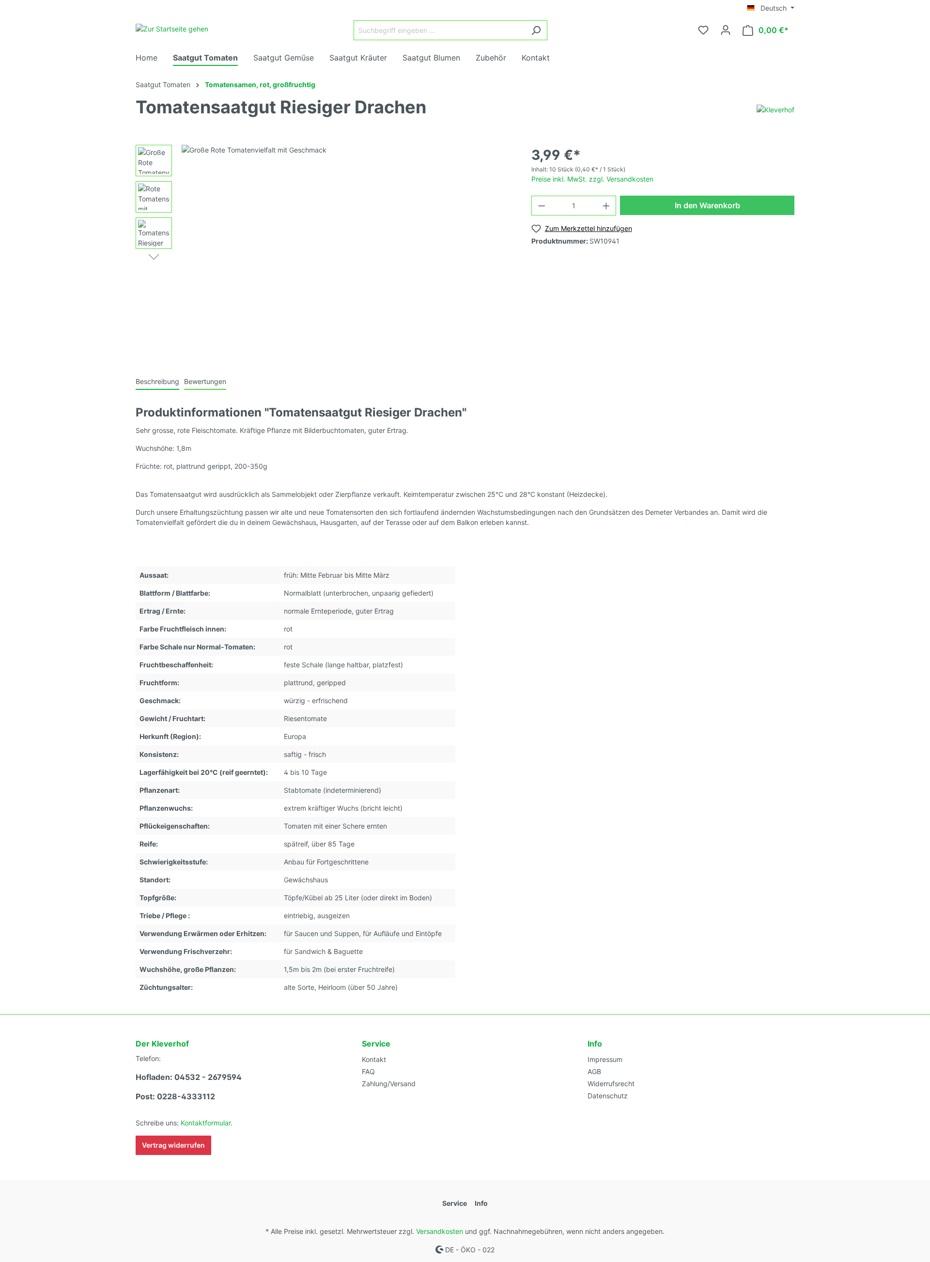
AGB (594, 1071)
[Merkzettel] (703, 30)
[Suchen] (536, 30)
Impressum (605, 1059)
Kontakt (374, 1059)
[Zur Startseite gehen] (172, 28)
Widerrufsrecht (611, 1083)
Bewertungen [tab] (205, 381)
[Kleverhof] (775, 109)
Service (376, 1043)
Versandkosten (439, 1231)
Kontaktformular (206, 1123)
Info (595, 1043)
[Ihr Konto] (725, 30)
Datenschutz (608, 1096)
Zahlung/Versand (389, 1083)
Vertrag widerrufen (173, 1145)
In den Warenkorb (707, 205)
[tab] (157, 381)
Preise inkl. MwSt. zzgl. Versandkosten (592, 179)
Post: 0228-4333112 (175, 1096)
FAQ (368, 1071)
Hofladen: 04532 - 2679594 (189, 1077)
